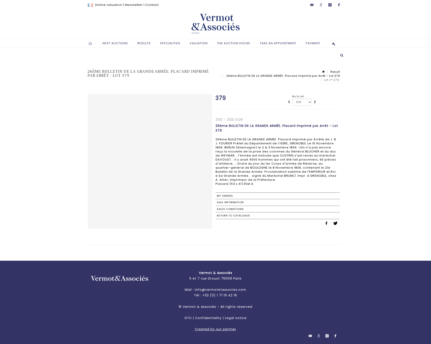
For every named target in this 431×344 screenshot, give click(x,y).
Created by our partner (215, 329)
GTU (188, 318)
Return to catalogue (233, 215)
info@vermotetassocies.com (220, 289)
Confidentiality (208, 318)
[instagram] (329, 5)
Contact (152, 5)
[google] (321, 5)
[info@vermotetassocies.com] (312, 5)
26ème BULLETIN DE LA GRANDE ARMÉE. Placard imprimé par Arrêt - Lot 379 (282, 76)
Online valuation (108, 5)
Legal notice (236, 318)
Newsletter (134, 5)
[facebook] (338, 5)
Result (335, 72)
